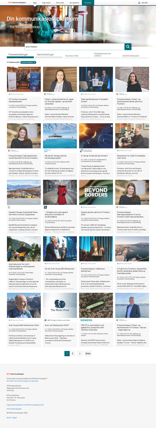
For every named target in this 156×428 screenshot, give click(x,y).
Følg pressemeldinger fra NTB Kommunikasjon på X (25, 405)
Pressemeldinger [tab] (18, 54)
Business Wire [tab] (72, 56)
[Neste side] (80, 353)
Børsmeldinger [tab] (45, 54)
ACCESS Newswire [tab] (131, 56)
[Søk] (128, 46)
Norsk (9, 418)
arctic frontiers (27, 62)
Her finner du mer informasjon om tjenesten (22, 381)
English (14, 418)
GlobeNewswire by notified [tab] (102, 55)
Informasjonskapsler (14, 409)
